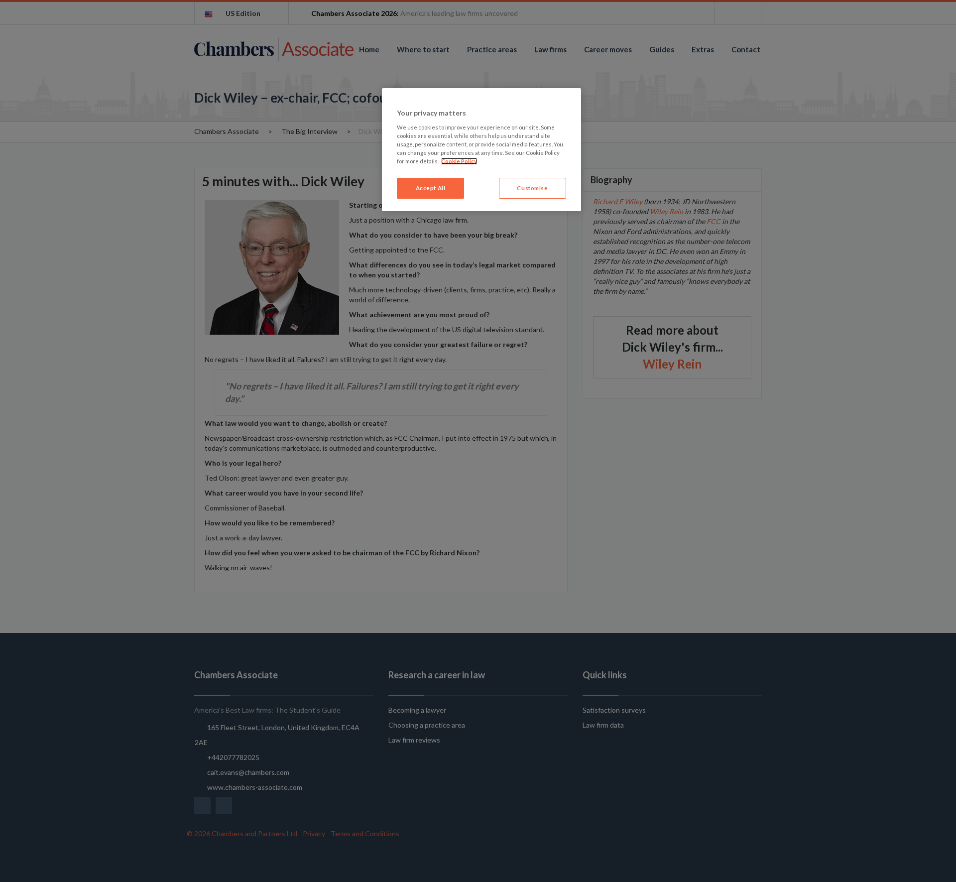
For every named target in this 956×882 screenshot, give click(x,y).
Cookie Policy (459, 161)
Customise (532, 188)
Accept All (431, 188)
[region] (481, 149)
